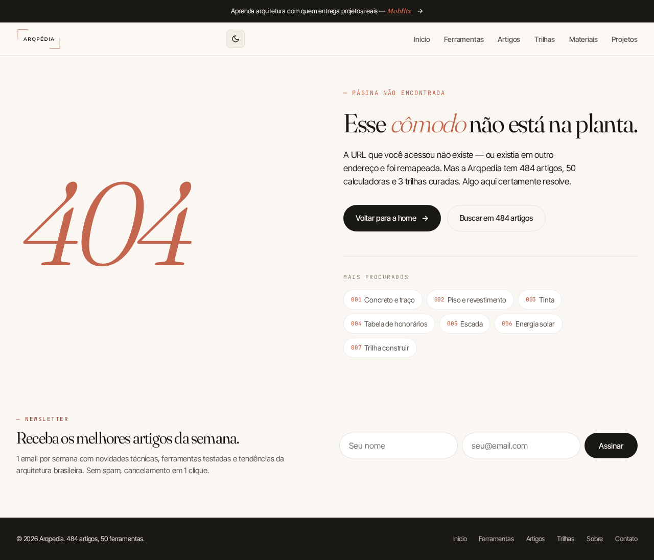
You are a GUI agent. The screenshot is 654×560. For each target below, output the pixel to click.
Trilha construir (380, 347)
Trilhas (544, 38)
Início (422, 38)
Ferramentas (463, 38)
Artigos (509, 38)
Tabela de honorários (389, 323)
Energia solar (528, 323)
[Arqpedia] (38, 39)
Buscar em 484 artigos (496, 218)
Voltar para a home (392, 218)
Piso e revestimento (470, 299)
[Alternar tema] (235, 39)
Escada (464, 323)
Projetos (625, 38)
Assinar (611, 446)
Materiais (583, 38)
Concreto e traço (383, 299)
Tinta (540, 299)
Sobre (595, 538)
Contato (626, 538)
